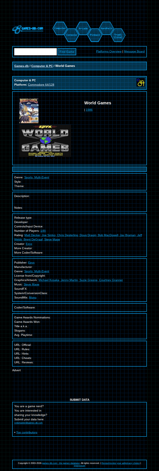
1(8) (43, 230)
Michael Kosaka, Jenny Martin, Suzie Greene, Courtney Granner (81, 280)
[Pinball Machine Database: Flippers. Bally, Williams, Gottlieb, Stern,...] (94, 23)
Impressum (79, 465)
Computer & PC (42, 66)
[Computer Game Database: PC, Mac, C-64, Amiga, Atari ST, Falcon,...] (59, 23)
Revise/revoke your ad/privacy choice (120, 463)
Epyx (29, 243)
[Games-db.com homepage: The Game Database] (27, 33)
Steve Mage (31, 284)
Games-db (21, 66)
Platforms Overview (109, 51)
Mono (32, 297)
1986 (89, 109)
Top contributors (26, 432)
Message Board (134, 51)
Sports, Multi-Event (36, 271)
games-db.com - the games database (61, 463)
